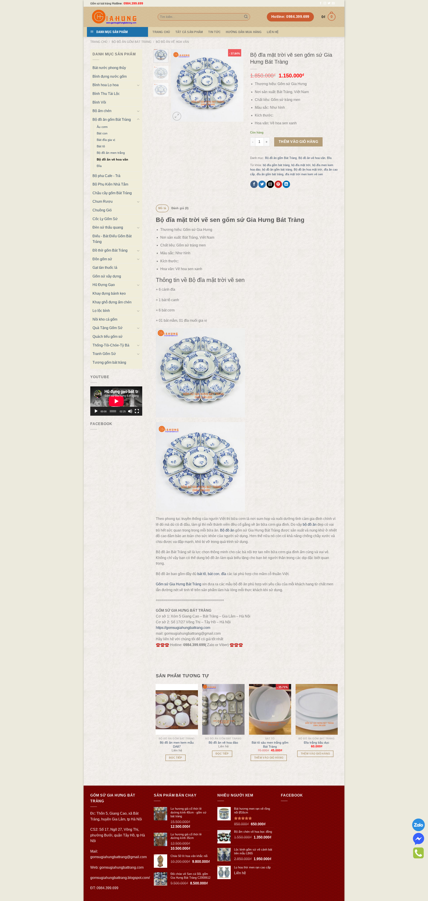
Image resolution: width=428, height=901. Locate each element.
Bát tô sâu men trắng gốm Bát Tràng (270, 744)
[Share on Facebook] (254, 184)
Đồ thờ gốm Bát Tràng (110, 250)
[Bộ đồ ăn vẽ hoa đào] (223, 709)
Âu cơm (102, 127)
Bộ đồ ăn (227, 530)
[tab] (162, 208)
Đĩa (99, 166)
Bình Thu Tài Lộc (106, 94)
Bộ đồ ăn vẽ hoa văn (172, 42)
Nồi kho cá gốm (105, 319)
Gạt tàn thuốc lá (105, 267)
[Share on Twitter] (262, 184)
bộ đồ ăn (310, 524)
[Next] (236, 85)
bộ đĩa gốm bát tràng (276, 165)
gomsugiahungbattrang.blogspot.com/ (120, 878)
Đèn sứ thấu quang (108, 227)
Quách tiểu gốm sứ (108, 336)
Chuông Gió (102, 210)
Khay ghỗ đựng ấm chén (112, 302)
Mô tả (162, 208)
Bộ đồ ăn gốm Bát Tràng (131, 42)
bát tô (201, 574)
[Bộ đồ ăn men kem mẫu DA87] (177, 709)
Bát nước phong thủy (109, 68)
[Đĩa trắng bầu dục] (317, 709)
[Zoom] (177, 116)
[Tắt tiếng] (130, 411)
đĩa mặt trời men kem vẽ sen (304, 174)
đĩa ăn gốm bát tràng (270, 174)
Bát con (102, 133)
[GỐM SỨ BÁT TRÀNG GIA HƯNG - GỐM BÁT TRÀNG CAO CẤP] (120, 17)
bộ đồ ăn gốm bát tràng (277, 169)
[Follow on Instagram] (324, 3)
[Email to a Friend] (270, 184)
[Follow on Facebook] (320, 3)
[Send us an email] (333, 3)
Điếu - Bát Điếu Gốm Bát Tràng (112, 239)
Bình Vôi (99, 102)
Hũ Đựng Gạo (104, 285)
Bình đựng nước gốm (110, 76)
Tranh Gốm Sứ (104, 354)
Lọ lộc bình (101, 311)
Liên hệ (273, 32)
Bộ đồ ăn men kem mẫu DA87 (177, 744)
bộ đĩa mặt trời (301, 165)
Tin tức (214, 32)
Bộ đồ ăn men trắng (111, 152)
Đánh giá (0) (180, 208)
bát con (213, 574)
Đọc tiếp (175, 757)
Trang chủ (98, 42)
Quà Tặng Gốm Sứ (108, 328)
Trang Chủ (161, 32)
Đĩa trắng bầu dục (316, 742)
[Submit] (246, 17)
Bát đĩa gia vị (106, 140)
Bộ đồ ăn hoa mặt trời (308, 169)
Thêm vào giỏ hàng (298, 142)
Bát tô (101, 146)
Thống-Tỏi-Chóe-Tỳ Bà (111, 345)
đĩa (223, 574)
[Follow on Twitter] (329, 3)
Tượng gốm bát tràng (109, 362)
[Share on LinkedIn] (286, 184)
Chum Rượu (103, 201)
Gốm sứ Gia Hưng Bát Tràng (178, 584)
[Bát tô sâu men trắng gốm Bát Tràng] (270, 709)
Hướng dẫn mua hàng (243, 32)
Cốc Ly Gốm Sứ (105, 219)
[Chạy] (96, 411)
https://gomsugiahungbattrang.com (183, 628)
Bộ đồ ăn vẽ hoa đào (223, 742)
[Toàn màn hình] (137, 411)
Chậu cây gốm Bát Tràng (112, 193)
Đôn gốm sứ (102, 259)
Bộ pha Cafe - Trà (106, 176)
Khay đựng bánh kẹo (109, 293)
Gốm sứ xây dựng (107, 276)
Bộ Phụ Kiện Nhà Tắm (110, 184)
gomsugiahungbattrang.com (121, 867)
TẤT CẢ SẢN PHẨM (189, 32)
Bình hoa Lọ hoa (106, 85)
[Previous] (178, 85)
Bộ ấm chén (102, 111)
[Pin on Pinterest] (278, 184)
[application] (116, 401)
